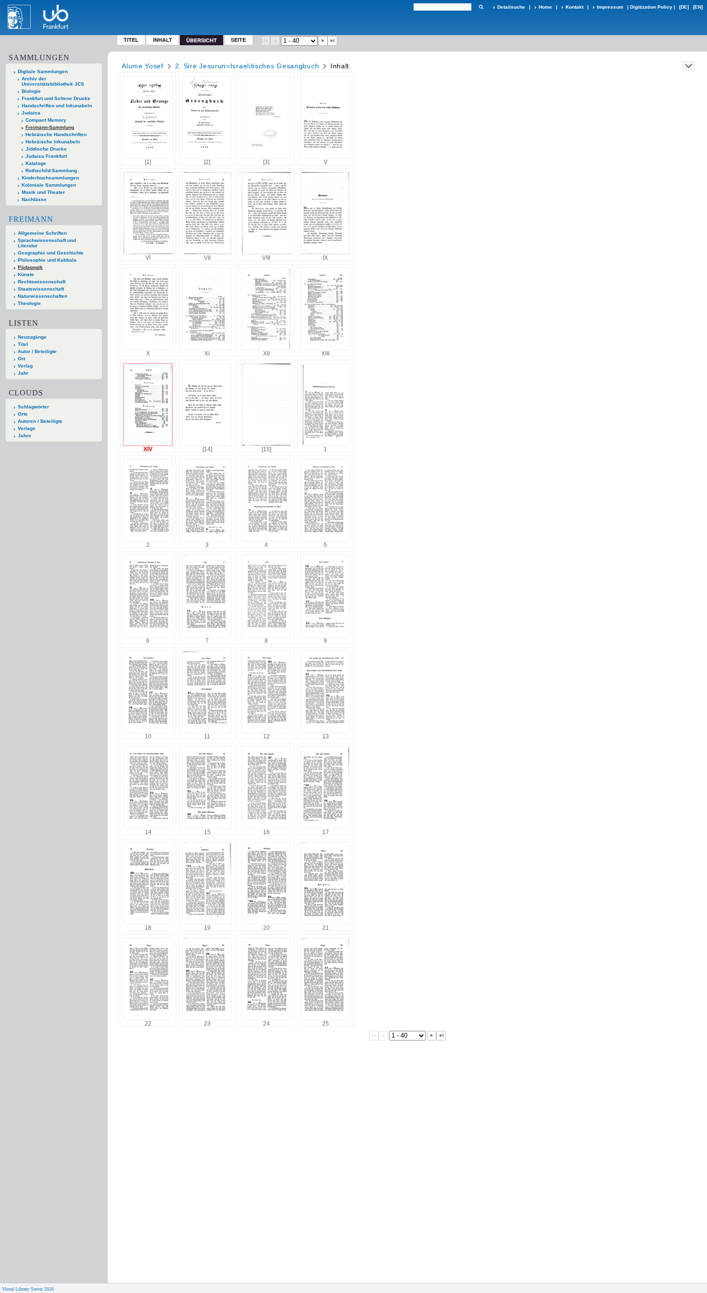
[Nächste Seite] (323, 41)
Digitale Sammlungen (43, 71)
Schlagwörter (33, 406)
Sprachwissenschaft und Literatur (47, 243)
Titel (131, 39)
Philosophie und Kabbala (47, 260)
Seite (238, 39)
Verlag (25, 365)
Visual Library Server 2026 (28, 1289)
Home (545, 7)
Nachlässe (34, 199)
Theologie (29, 303)
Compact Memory (45, 120)
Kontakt (574, 7)
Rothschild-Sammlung (51, 170)
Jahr (23, 373)
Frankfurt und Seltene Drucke (56, 98)
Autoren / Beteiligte (40, 421)
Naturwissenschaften (42, 296)
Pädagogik (30, 267)
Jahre (24, 435)
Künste (26, 274)
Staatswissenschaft (41, 289)
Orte (23, 414)
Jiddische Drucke (46, 149)
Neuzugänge (32, 337)
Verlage (27, 428)
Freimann (31, 219)
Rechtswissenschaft (41, 281)
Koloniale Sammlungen (49, 185)
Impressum (610, 7)
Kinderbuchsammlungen (50, 177)
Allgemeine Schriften (42, 233)
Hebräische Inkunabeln (52, 141)
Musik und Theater (43, 192)
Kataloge (35, 163)
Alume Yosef (143, 66)
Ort (21, 358)
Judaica (31, 112)
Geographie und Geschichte (51, 252)
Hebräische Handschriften (56, 134)
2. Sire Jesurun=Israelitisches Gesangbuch (247, 66)
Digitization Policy (651, 7)
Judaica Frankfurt (46, 156)
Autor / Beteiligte (37, 351)
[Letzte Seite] (332, 41)
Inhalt (162, 39)
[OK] (481, 7)
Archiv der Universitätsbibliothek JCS (53, 81)
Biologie (31, 91)
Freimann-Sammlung (49, 127)
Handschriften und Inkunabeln (57, 105)
